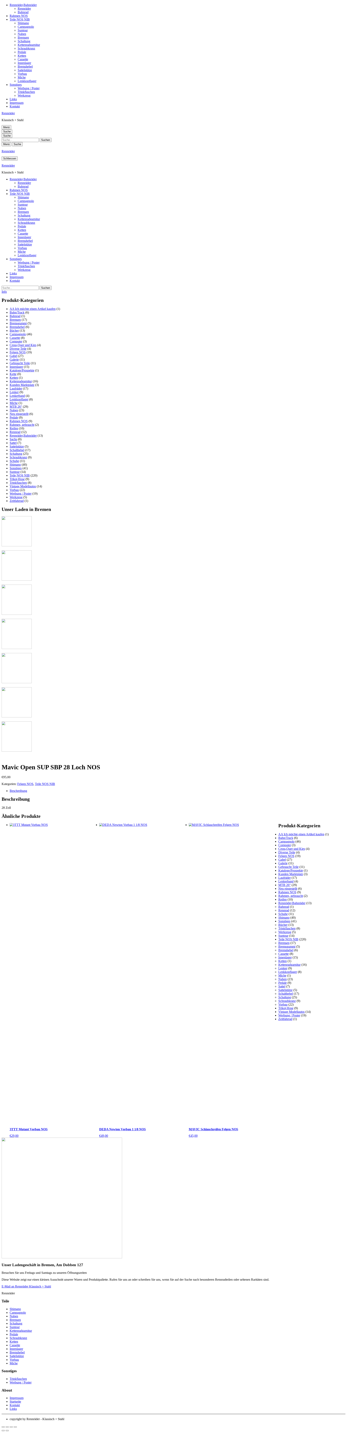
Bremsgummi (18, 323)
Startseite (15, 1401)
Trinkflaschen (26, 92)
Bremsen (23, 37)
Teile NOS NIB (20, 19)
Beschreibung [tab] (18, 790)
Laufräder (16, 388)
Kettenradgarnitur (29, 44)
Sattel (13, 443)
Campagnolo (26, 26)
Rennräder (24, 8)
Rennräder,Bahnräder (23, 5)
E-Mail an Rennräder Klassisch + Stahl (26, 1286)
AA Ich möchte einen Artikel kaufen (33, 309)
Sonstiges (16, 84)
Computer (16, 341)
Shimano (23, 23)
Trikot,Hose (17, 479)
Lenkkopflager (27, 81)
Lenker (14, 392)
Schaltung (24, 41)
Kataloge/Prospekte (22, 370)
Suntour (23, 30)
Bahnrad (23, 12)
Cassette (23, 59)
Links (13, 99)
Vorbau (22, 73)
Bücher (14, 330)
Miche (22, 77)
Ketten (22, 55)
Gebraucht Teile (20, 363)
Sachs (13, 439)
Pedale (22, 52)
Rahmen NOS (19, 16)
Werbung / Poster (29, 88)
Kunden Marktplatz (22, 385)
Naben (22, 34)
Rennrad (15, 432)
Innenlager (24, 63)
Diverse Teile (18, 348)
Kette (13, 374)
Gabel (13, 356)
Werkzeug (24, 95)
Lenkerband (17, 395)
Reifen (14, 428)
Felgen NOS (18, 352)
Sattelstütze (25, 70)
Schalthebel (17, 450)
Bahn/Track (17, 312)
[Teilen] (11, 1427)
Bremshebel (25, 66)
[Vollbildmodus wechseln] (7, 1427)
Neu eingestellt (19, 414)
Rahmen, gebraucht (22, 424)
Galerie (14, 359)
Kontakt (15, 106)
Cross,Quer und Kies (23, 345)
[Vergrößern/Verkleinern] (3, 1427)
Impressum (16, 102)
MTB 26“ (16, 406)
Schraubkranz (26, 48)
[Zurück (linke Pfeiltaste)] (3, 1430)
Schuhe (14, 461)
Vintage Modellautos (23, 486)
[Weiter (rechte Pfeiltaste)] (7, 1430)
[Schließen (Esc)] (15, 1427)
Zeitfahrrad (17, 500)
